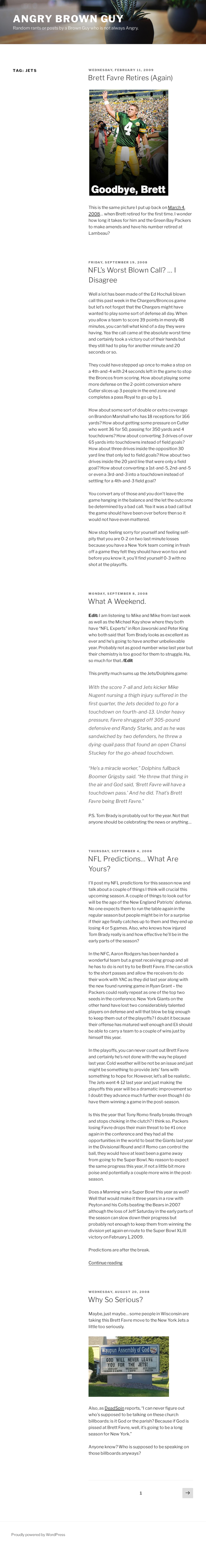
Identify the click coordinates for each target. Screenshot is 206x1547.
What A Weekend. (117, 601)
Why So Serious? (115, 1299)
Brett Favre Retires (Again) (130, 78)
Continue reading (106, 1262)
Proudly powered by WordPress (38, 1534)
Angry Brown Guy (68, 19)
